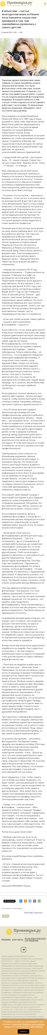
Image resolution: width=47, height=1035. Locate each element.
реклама (6, 940)
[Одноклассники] (25, 901)
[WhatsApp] (39, 901)
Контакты (17, 940)
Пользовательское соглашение (35, 940)
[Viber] (34, 901)
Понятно (23, 1031)
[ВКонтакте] (20, 901)
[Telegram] (30, 901)
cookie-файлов (36, 1027)
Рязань (5, 916)
